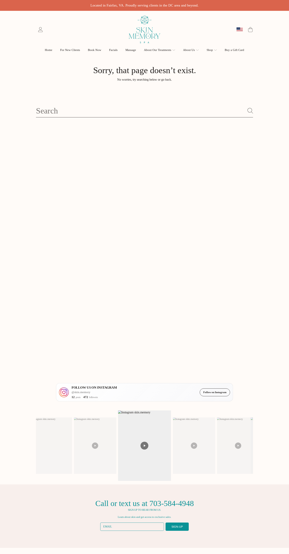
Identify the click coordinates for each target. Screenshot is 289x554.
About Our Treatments (158, 50)
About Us (189, 50)
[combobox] (144, 111)
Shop (210, 50)
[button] (250, 29)
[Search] (250, 110)
